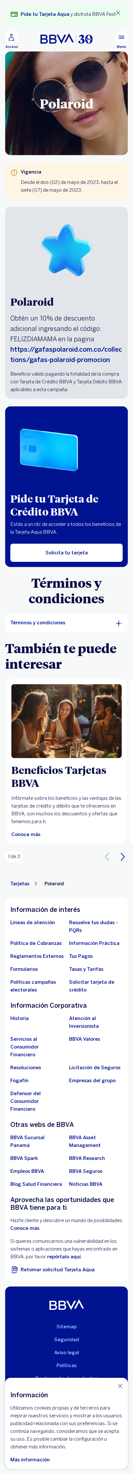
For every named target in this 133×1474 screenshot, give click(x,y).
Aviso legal (66, 1352)
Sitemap (66, 1327)
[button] (123, 856)
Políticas (66, 1365)
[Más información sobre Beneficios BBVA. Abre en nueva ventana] (66, 721)
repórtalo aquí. (64, 1257)
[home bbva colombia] (66, 38)
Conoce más (24, 1228)
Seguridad (66, 1340)
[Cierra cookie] (120, 1386)
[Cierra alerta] (118, 13)
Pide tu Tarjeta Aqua (45, 14)
